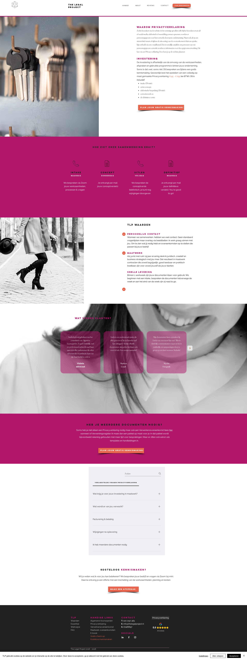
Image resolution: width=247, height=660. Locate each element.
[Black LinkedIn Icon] (241, 335)
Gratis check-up (97, 636)
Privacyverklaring (98, 624)
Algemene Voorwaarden (101, 621)
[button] (127, 5)
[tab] (116, 482)
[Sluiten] (243, 656)
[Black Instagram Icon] (241, 329)
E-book (93, 633)
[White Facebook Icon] (128, 637)
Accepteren (234, 656)
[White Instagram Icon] (135, 637)
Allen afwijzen (217, 656)
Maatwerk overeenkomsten (102, 630)
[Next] (189, 348)
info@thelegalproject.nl (133, 624)
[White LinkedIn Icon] (122, 637)
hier (171, 430)
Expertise (75, 624)
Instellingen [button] (203, 656)
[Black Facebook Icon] (241, 324)
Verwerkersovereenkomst (151, 430)
